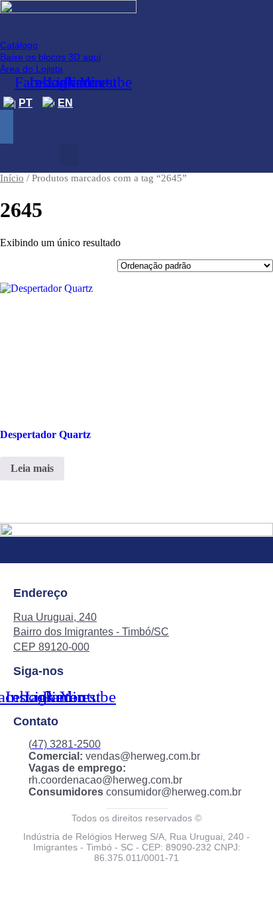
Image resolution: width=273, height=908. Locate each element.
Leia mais (32, 468)
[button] (69, 155)
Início (12, 178)
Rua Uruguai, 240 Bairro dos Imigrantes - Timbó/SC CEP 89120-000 (91, 632)
